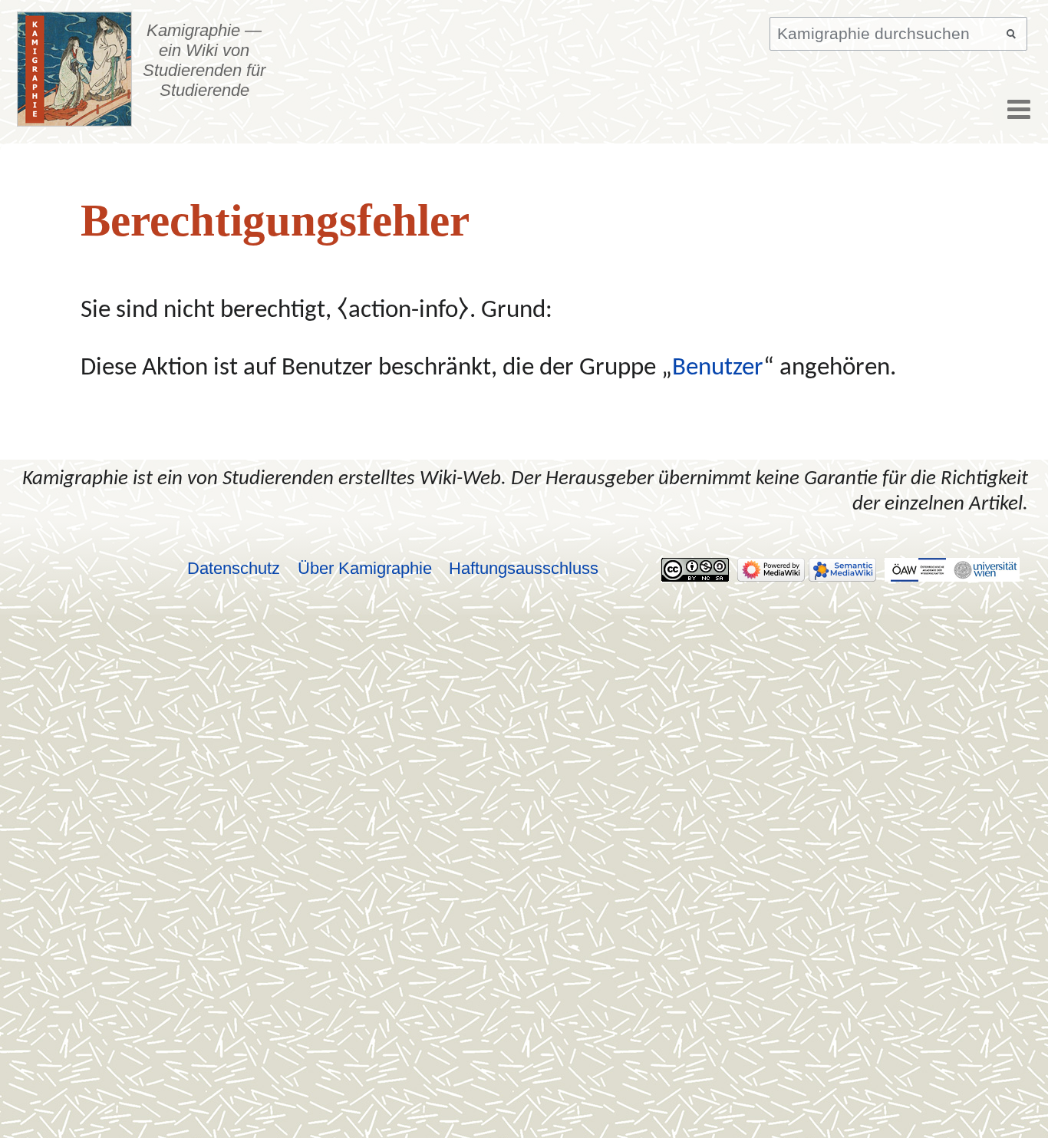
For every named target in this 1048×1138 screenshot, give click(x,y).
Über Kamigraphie (365, 568)
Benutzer (717, 368)
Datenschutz (233, 568)
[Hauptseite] (75, 69)
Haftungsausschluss (523, 568)
